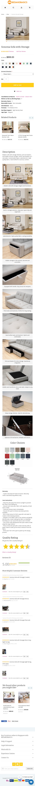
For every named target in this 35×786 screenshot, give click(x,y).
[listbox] (17, 65)
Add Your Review (21, 51)
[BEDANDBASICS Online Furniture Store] (17, 2)
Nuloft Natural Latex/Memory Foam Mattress (8, 707)
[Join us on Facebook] (14, 764)
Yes (24, 591)
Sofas (7, 14)
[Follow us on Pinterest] (21, 764)
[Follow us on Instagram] (17, 764)
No (27, 591)
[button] (6, 41)
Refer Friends (15, 721)
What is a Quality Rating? (9, 552)
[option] (2, 63)
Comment (4, 591)
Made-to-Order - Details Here (24, 96)
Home (2, 14)
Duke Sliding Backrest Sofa (22, 135)
